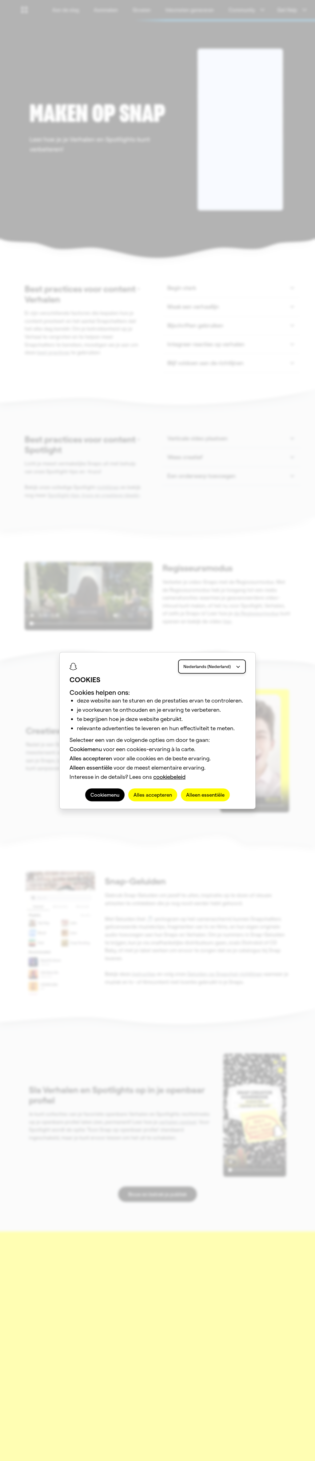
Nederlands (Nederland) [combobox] (207, 666)
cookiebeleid (169, 776)
